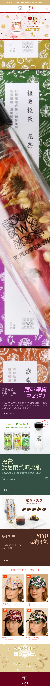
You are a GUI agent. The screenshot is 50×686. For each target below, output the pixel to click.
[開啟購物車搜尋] (7, 8)
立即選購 (5, 414)
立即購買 (5, 490)
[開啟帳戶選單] (42, 8)
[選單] (2, 8)
